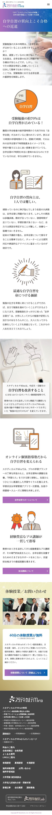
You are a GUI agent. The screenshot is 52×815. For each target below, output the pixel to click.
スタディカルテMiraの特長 (15, 708)
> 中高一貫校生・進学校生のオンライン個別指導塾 (21, 726)
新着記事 (7, 787)
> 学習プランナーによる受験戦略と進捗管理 (18, 714)
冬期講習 (31, 763)
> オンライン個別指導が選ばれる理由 (16, 711)
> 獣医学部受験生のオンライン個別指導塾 (18, 729)
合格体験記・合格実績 (13, 750)
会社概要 (19, 787)
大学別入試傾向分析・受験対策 (17, 782)
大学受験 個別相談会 (12, 777)
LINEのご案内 (9, 757)
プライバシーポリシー (38, 806)
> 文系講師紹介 (35, 734)
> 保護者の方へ (8, 742)
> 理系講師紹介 (20, 734)
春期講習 (7, 763)
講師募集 (31, 787)
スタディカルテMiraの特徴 (27, 12)
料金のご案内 (9, 747)
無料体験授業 (9, 768)
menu (48, 4)
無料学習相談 (9, 771)
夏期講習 (19, 763)
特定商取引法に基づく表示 (15, 806)
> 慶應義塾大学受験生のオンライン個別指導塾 (19, 723)
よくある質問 (9, 754)
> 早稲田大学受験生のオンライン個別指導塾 (18, 720)
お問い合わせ (25, 768)
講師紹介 (7, 733)
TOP (14, 12)
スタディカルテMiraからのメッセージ (20, 739)
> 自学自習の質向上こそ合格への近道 (16, 717)
